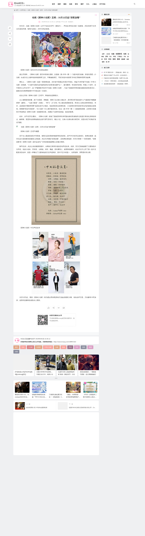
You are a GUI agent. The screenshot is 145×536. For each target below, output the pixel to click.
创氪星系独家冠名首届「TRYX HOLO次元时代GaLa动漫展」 (39, 397)
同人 (110, 56)
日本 (105, 59)
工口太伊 (28, 339)
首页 (53, 4)
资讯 (76, 4)
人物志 (94, 4)
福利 (103, 62)
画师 (59, 4)
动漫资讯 (119, 54)
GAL (87, 4)
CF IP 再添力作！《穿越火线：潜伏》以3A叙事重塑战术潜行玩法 (124, 72)
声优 (114, 56)
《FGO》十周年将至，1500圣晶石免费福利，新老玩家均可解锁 (123, 81)
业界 (103, 54)
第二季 (107, 62)
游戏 (114, 59)
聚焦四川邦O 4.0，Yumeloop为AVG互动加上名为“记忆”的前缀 (22, 397)
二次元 (108, 54)
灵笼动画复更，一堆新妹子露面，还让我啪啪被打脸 (88, 374)
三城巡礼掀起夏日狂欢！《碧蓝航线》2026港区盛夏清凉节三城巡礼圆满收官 (121, 40)
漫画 (64, 4)
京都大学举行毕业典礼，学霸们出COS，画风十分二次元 (44, 374)
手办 (125, 56)
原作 (106, 56)
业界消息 (23, 10)
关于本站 (102, 4)
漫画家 (123, 59)
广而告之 (119, 56)
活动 (109, 59)
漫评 (82, 4)
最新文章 (106, 14)
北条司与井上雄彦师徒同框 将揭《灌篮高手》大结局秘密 (66, 374)
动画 (70, 4)
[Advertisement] (56, 433)
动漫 (112, 54)
